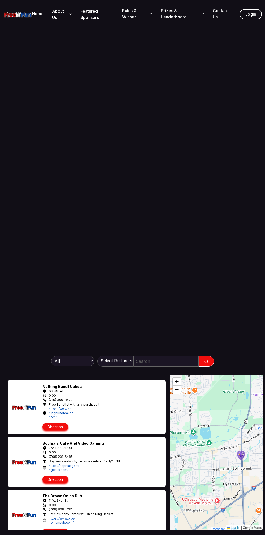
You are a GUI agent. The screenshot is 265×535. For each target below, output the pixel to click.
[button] (241, 455)
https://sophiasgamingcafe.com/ (64, 468)
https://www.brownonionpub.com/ (62, 520)
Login (250, 14)
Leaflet (235, 527)
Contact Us (220, 13)
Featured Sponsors (89, 14)
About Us (58, 14)
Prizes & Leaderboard (174, 13)
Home (38, 13)
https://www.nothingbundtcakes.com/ (61, 413)
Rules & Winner (129, 13)
